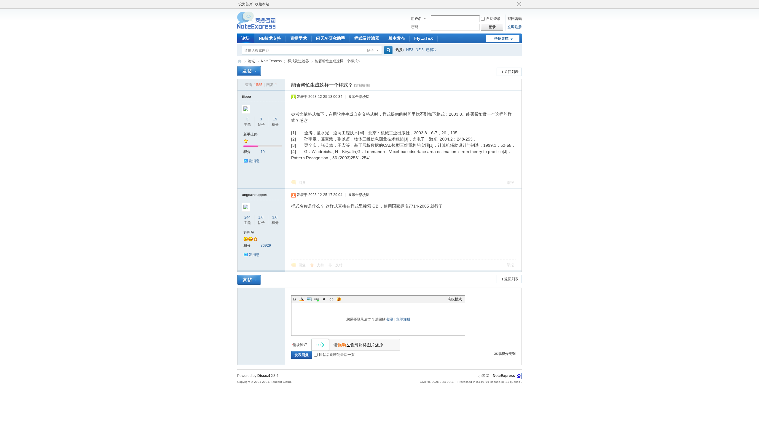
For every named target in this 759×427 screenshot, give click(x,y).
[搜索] (387, 50)
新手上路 (250, 134)
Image (309, 299)
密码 (414, 27)
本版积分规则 (505, 354)
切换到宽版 (518, 4)
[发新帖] (249, 71)
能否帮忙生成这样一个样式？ (338, 61)
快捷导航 (501, 38)
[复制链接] (362, 85)
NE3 (409, 50)
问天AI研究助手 (330, 38)
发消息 (254, 161)
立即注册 (515, 27)
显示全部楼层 (358, 97)
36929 (266, 245)
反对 (338, 265)
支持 (321, 265)
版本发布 (396, 38)
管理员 (248, 232)
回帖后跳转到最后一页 (337, 355)
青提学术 (298, 38)
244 (247, 217)
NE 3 (420, 50)
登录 (389, 319)
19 (275, 119)
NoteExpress (239, 61)
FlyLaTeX (423, 38)
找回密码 (515, 19)
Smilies (339, 299)
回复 (302, 183)
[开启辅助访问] (513, 4)
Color (302, 299)
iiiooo (246, 97)
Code (331, 299)
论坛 (245, 38)
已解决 (431, 50)
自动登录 (493, 19)
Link (317, 299)
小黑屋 (483, 376)
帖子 (370, 50)
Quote (324, 299)
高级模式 (455, 299)
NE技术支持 (270, 38)
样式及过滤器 (366, 38)
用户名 (416, 19)
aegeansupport (254, 195)
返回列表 (511, 72)
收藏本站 (262, 4)
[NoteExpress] (256, 30)
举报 (510, 183)
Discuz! (263, 376)
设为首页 (245, 4)
